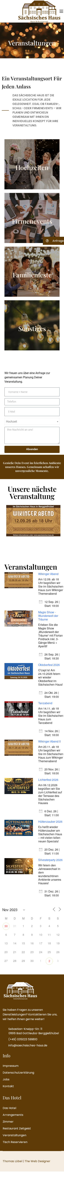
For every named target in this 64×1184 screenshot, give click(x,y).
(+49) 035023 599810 (22, 1039)
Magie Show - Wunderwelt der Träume (48, 615)
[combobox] (32, 421)
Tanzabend (45, 703)
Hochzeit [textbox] (11, 421)
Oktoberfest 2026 (49, 665)
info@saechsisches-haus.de (27, 1045)
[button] (53, 241)
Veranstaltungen (14, 1135)
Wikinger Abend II (49, 741)
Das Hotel (9, 1108)
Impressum (10, 1066)
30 (6, 926)
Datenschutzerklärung (18, 1073)
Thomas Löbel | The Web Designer (26, 1161)
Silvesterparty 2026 (50, 860)
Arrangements (13, 1115)
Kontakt (8, 1086)
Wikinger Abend (48, 574)
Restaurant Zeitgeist (17, 1128)
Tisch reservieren (15, 1142)
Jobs (6, 1079)
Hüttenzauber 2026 (50, 821)
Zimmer (8, 1122)
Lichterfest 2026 (48, 780)
